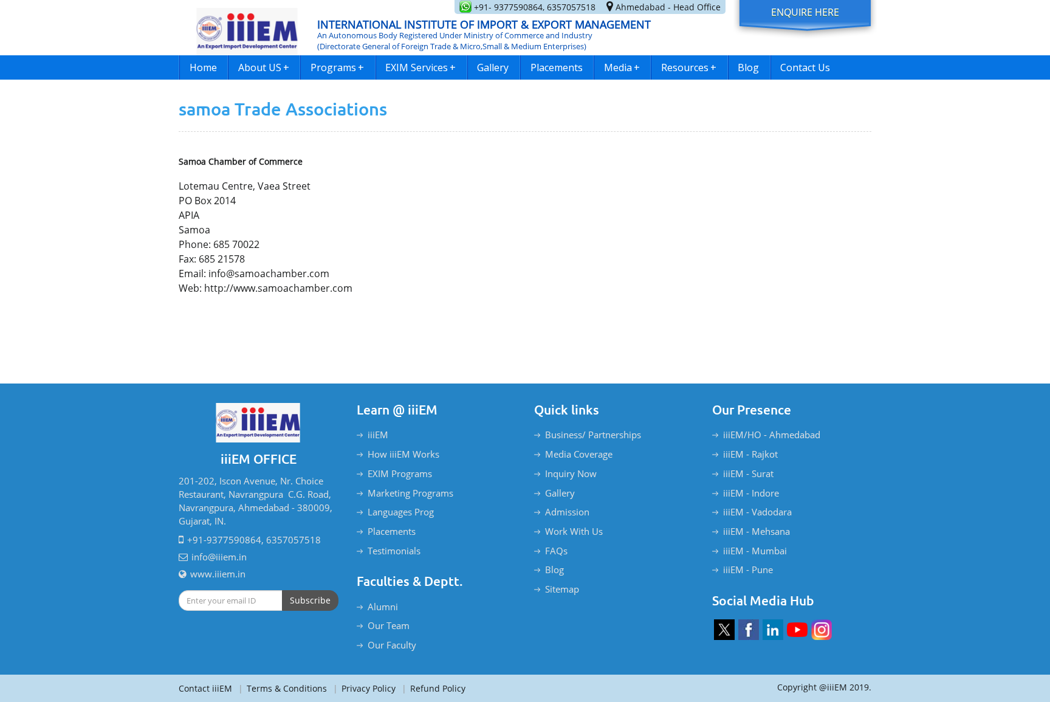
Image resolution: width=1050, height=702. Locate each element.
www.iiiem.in (217, 574)
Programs (337, 67)
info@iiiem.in (219, 557)
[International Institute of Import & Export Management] (247, 27)
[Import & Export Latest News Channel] (797, 629)
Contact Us (805, 67)
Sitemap (562, 589)
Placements (556, 67)
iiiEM (378, 434)
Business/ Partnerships (593, 434)
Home (203, 67)
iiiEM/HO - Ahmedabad (771, 434)
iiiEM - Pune (748, 569)
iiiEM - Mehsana (756, 531)
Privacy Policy (364, 688)
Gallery (493, 67)
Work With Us (574, 531)
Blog (748, 67)
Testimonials (394, 551)
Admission (567, 512)
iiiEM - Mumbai (755, 551)
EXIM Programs (400, 473)
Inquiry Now (571, 473)
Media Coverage (578, 454)
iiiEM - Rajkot (750, 454)
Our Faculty (392, 645)
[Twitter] (724, 629)
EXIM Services (420, 67)
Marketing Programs (410, 493)
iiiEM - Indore (751, 493)
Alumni (383, 606)
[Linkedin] (773, 629)
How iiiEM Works (403, 454)
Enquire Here (805, 12)
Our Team (389, 625)
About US (263, 67)
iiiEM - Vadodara (757, 512)
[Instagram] (821, 629)
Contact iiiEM (205, 688)
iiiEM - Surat (748, 473)
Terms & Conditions (282, 688)
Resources (688, 67)
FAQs (556, 551)
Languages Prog (401, 512)
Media (622, 67)
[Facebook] (748, 629)
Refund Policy (433, 688)
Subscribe (310, 600)
